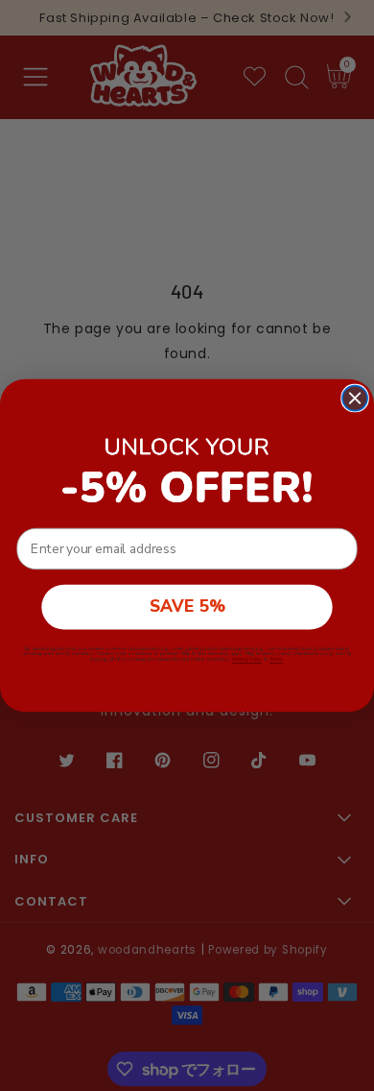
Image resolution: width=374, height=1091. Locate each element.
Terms (276, 659)
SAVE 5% (187, 606)
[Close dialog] (354, 398)
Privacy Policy (247, 659)
